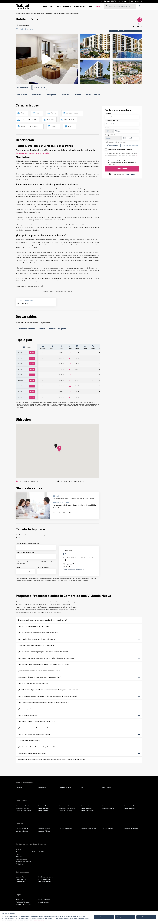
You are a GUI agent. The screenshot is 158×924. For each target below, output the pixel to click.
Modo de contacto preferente (115, 142)
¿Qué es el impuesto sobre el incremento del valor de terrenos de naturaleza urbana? (47, 696)
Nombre (108, 114)
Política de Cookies (44, 900)
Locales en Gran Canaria (88, 829)
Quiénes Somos (79, 6)
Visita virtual (40, 87)
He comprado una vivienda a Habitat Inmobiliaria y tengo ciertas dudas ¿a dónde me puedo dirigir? (51, 759)
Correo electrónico (112, 121)
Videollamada (114, 145)
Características (21, 95)
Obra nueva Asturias (65, 806)
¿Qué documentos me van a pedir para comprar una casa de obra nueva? (43, 652)
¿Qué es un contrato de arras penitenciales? (33, 683)
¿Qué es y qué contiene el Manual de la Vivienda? (34, 734)
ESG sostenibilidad (44, 879)
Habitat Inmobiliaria (22, 14)
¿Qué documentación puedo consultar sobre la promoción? (38, 633)
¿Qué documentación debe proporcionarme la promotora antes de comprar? (44, 664)
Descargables (51, 95)
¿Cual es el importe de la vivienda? (27, 543)
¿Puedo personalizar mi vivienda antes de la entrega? (36, 645)
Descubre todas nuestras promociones (41, 14)
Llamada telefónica (132, 145)
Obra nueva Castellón (130, 806)
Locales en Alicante (22, 829)
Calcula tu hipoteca (93, 95)
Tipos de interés (42, 567)
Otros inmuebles (63, 6)
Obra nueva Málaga (108, 808)
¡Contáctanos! (122, 169)
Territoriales (19, 864)
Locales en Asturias (44, 829)
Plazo (18, 567)
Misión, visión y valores (45, 877)
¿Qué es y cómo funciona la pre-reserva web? (33, 626)
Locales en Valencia (44, 831)
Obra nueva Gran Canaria (67, 808)
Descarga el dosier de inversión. (33, 153)
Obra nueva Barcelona (87, 806)
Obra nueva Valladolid (87, 810)
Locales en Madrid (108, 829)
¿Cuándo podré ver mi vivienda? (29, 740)
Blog (91, 6)
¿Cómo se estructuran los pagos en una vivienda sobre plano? (39, 671)
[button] (59, 449)
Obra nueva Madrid (86, 808)
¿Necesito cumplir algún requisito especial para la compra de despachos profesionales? (48, 690)
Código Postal (110, 135)
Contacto (98, 6)
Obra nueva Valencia (65, 810)
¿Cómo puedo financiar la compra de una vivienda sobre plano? (39, 677)
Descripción (36, 95)
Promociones (48, 6)
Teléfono (108, 128)
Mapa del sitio (106, 788)
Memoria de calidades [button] (26, 329)
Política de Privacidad (23, 902)
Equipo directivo (21, 879)
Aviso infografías (43, 902)
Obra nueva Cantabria (108, 806)
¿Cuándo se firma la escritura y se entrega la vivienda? (36, 747)
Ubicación (77, 95)
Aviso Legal (19, 900)
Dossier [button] (42, 329)
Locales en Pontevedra (131, 829)
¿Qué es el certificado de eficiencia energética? (34, 728)
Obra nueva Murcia (129, 808)
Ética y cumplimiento (44, 882)
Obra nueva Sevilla (43, 810)
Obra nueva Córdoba (22, 808)
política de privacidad (125, 149)
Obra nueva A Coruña (22, 806)
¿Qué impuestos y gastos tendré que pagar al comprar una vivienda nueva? (43, 702)
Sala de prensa (20, 882)
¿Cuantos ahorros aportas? (25, 552)
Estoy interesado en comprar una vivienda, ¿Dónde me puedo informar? (42, 620)
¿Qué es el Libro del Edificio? (28, 715)
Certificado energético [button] (57, 329)
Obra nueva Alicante (44, 806)
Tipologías (65, 95)
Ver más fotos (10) (23, 87)
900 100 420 (122, 1)
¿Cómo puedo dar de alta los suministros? (32, 753)
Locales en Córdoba (65, 829)
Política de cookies (38, 920)
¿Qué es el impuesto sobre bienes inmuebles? (33, 709)
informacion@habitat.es (23, 862)
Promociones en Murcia (61, 14)
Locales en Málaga (22, 831)
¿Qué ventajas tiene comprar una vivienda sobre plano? (37, 639)
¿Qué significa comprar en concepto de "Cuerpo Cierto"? (37, 721)
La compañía (20, 877)
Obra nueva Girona (43, 808)
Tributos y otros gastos (23, 904)
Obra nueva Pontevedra (23, 810)
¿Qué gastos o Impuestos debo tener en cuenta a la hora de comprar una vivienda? (46, 658)
